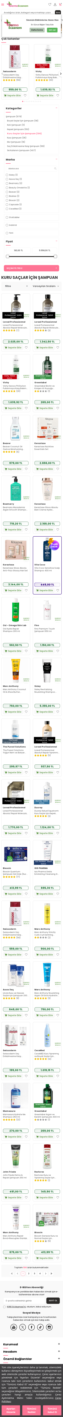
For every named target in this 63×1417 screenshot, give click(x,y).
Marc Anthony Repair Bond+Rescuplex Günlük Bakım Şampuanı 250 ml (15, 1237)
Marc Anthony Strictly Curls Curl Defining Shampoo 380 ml (45, 933)
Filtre (8, 286)
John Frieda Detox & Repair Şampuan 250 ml (14, 1176)
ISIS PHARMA (41, 868)
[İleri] (46, 1274)
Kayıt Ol (53, 1300)
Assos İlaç (8, 989)
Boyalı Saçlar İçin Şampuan (22, 120)
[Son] (51, 1274)
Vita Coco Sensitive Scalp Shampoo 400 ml (47, 569)
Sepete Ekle (14, 95)
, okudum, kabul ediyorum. (29, 1306)
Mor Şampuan (16, 142)
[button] (22, 101)
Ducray (38, 807)
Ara (58, 12)
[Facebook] (31, 1329)
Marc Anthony (11, 686)
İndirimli (13, 225)
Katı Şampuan (16, 125)
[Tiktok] (40, 1329)
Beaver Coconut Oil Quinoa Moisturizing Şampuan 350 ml (13, 447)
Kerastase (40, 443)
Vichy (39, 71)
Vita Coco (39, 564)
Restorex (39, 1172)
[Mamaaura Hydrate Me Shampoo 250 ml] (16, 1096)
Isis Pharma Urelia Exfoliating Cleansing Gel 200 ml (46, 872)
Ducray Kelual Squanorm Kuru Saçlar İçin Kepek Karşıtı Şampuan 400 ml (46, 812)
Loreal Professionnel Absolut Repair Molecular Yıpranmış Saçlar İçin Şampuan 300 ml (46, 326)
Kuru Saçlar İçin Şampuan (24, 133)
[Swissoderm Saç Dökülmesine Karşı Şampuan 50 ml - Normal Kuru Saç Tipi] (16, 1035)
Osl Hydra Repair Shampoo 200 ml (11, 630)
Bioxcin (7, 868)
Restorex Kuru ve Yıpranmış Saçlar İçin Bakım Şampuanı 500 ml (46, 1176)
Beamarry (8, 504)
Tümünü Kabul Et (52, 1410)
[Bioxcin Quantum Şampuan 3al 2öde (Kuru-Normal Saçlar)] (16, 853)
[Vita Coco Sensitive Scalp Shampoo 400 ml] (47, 549)
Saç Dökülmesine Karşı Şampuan (26, 146)
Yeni (11, 232)
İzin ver (52, 30)
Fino (36, 625)
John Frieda (9, 1172)
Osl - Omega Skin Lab (14, 625)
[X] (22, 1329)
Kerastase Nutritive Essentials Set (44, 447)
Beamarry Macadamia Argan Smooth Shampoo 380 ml (15, 508)
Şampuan (14, 116)
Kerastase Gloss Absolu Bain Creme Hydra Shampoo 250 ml (46, 508)
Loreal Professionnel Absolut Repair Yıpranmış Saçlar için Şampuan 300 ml (46, 751)
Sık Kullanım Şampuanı (21, 150)
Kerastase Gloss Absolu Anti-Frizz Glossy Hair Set (15, 569)
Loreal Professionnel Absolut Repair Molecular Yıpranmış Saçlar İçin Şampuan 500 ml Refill (15, 812)
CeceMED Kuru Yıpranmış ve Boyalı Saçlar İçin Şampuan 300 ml (46, 1054)
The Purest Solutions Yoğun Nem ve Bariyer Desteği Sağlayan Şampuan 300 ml (14, 751)
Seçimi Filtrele (14, 268)
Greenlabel (40, 382)
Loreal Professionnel (14, 322)
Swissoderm (9, 71)
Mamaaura (9, 1111)
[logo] (17, 4)
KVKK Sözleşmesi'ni (16, 1306)
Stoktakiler (14, 217)
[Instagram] (49, 1329)
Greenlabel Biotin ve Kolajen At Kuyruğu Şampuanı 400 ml (44, 387)
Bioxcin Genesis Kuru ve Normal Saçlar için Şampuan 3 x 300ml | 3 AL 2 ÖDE (46, 1237)
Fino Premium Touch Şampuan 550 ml (44, 630)
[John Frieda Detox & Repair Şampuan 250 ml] (16, 1156)
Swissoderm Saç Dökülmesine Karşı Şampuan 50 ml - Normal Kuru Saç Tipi (15, 1054)
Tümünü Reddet (31, 1410)
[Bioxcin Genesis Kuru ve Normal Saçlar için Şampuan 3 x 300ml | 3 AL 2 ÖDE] (47, 1217)
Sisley (37, 686)
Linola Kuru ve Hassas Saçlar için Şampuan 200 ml (15, 994)
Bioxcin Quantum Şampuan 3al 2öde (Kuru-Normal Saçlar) (15, 872)
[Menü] (2, 4)
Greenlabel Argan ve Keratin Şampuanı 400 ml (47, 1115)
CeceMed (39, 1050)
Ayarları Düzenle (10, 1410)
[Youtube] (13, 1329)
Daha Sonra (37, 30)
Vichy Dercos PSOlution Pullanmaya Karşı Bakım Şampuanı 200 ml (47, 76)
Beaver (7, 443)
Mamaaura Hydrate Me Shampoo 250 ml (14, 1115)
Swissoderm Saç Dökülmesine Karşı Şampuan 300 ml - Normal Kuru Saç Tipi (13, 76)
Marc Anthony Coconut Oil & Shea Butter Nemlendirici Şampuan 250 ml (14, 690)
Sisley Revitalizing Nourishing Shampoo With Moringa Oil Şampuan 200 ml (44, 690)
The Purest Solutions (14, 747)
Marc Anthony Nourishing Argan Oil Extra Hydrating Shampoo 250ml (46, 994)
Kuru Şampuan (16, 137)
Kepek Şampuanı (18, 129)
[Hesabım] (55, 4)
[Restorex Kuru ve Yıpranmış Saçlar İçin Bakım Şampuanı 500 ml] (47, 1156)
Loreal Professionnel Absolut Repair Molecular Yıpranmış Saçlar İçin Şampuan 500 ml (15, 326)
